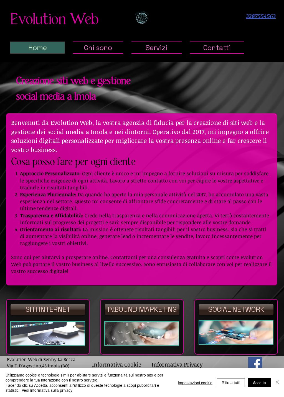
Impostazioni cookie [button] (195, 382)
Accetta (259, 382)
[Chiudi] (277, 382)
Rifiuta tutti (231, 382)
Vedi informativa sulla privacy (47, 390)
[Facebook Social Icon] (255, 364)
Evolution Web (54, 20)
